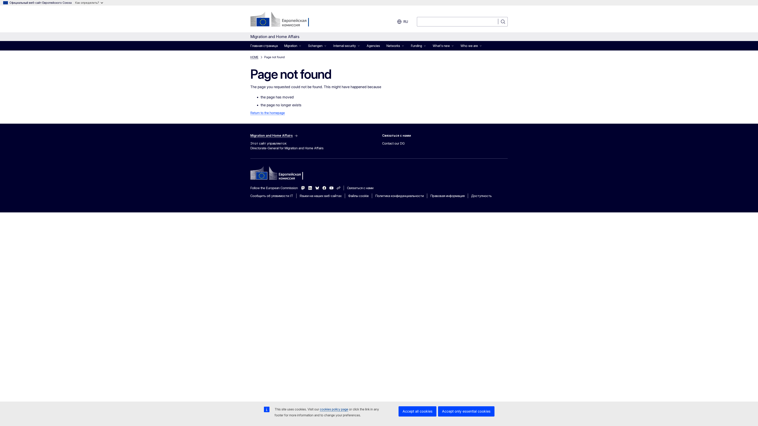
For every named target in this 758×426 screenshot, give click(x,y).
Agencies (373, 46)
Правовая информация (447, 196)
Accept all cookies (417, 411)
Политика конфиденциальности (399, 196)
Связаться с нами (360, 188)
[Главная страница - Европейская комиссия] (282, 20)
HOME (254, 57)
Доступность (481, 196)
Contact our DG (393, 143)
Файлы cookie (358, 196)
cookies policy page (334, 409)
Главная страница (264, 46)
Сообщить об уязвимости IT (271, 196)
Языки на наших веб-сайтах (321, 196)
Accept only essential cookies (466, 411)
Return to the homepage (267, 113)
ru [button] (405, 22)
